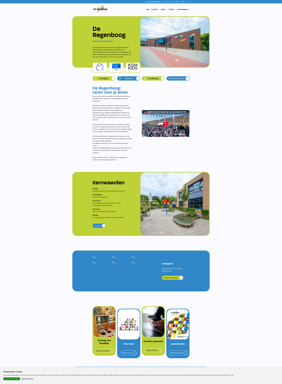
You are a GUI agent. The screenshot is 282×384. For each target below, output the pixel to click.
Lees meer (97, 226)
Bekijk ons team (127, 353)
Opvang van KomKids (102, 351)
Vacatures (183, 1)
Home (148, 9)
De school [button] (154, 9)
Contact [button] (171, 9)
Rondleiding (153, 78)
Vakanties (128, 78)
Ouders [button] (163, 9)
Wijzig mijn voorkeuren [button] (27, 378)
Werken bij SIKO (177, 78)
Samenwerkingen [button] (182, 9)
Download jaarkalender (176, 353)
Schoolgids (103, 78)
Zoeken (177, 1)
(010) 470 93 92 (168, 1)
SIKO (188, 1)
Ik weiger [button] (16, 378)
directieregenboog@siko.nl (154, 1)
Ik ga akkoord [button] (8, 378)
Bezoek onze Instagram (171, 278)
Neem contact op (152, 350)
